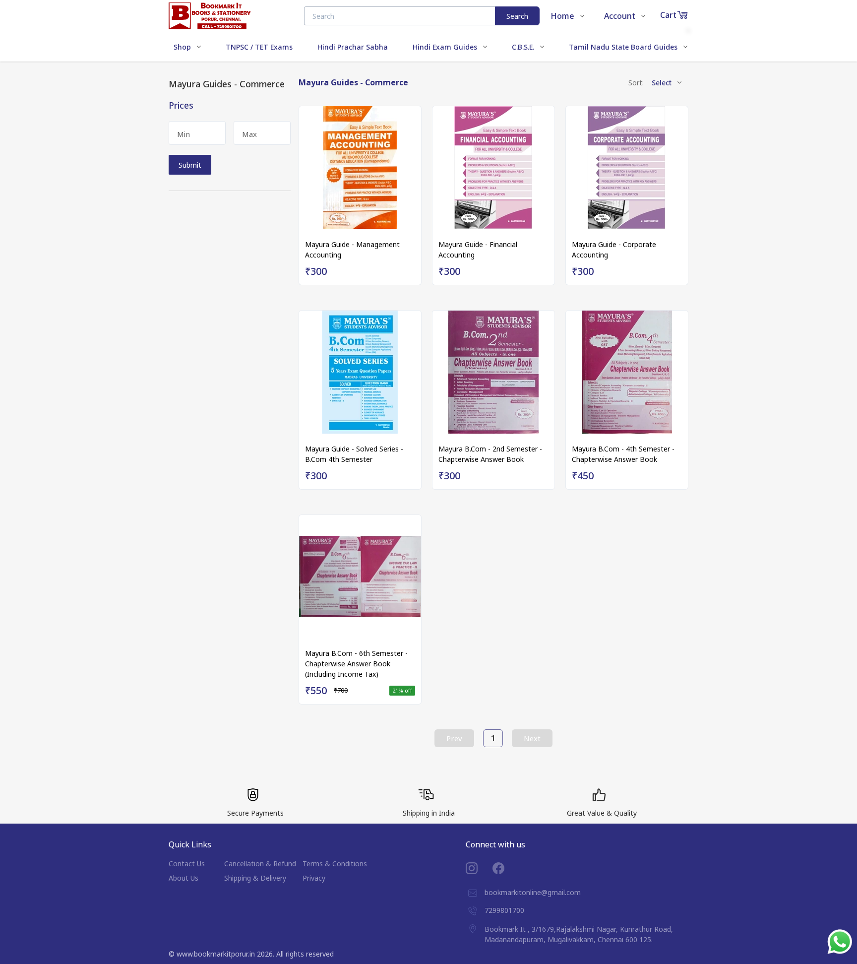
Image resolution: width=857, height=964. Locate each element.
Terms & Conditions (335, 863)
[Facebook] (505, 868)
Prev (454, 738)
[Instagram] (479, 868)
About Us (183, 878)
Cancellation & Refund (260, 863)
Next (532, 738)
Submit (190, 165)
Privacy (314, 878)
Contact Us (187, 863)
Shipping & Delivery (255, 878)
